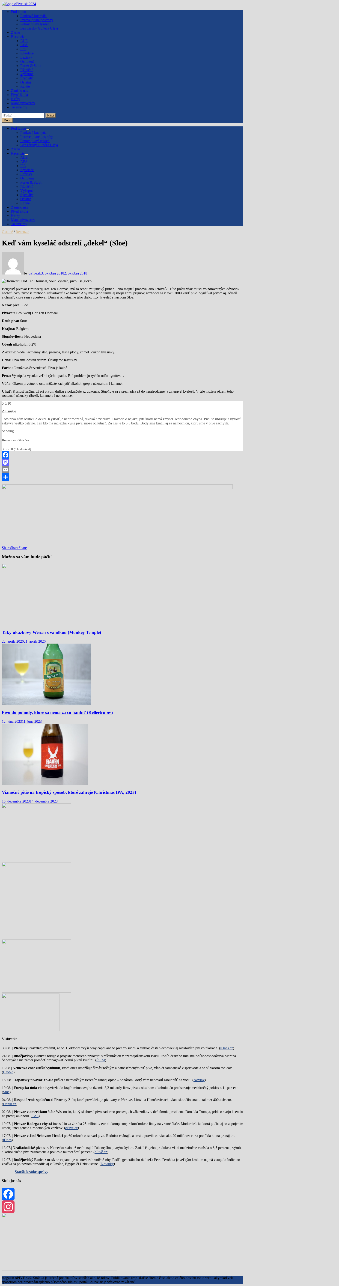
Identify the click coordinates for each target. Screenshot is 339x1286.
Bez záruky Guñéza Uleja (39, 28)
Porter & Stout (30, 66)
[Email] (122, 469)
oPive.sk (35, 273)
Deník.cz (9, 1104)
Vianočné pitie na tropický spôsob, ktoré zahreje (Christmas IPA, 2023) (69, 792)
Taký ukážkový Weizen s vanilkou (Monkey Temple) (51, 632)
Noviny (199, 1080)
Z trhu (15, 32)
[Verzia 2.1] (36, 937)
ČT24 (100, 1060)
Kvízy (15, 99)
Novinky (107, 1164)
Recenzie (17, 37)
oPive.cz (71, 1128)
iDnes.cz (226, 1048)
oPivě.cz (101, 1152)
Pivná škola (19, 95)
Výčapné (26, 74)
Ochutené (27, 61)
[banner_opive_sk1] (36, 860)
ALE (24, 41)
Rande (25, 86)
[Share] (122, 477)
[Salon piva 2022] (30, 1030)
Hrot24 (8, 1072)
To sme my (19, 107)
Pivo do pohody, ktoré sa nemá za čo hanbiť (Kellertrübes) (57, 712)
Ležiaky (26, 57)
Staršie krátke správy (31, 1172)
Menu (7, 120)
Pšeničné (26, 70)
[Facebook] (122, 455)
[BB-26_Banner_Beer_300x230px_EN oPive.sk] (36, 991)
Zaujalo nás (19, 90)
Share (6, 548)
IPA (23, 49)
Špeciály (26, 78)
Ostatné (25, 82)
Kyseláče (27, 53)
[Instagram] (122, 1206)
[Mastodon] (122, 462)
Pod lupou (18, 12)
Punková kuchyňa (33, 16)
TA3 (35, 1116)
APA (24, 45)
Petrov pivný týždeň (35, 24)
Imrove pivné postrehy (36, 20)
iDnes (7, 1140)
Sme (6, 1092)
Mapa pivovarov (23, 103)
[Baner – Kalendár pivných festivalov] (59, 1269)
